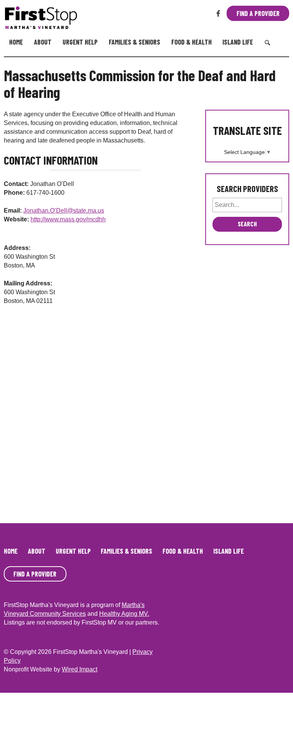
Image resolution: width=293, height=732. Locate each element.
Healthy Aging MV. (124, 613)
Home (16, 42)
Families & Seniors (134, 42)
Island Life (237, 42)
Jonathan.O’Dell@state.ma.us (63, 210)
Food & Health (191, 42)
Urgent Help (80, 42)
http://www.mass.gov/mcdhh (68, 219)
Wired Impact (79, 669)
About (43, 42)
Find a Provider (258, 13)
